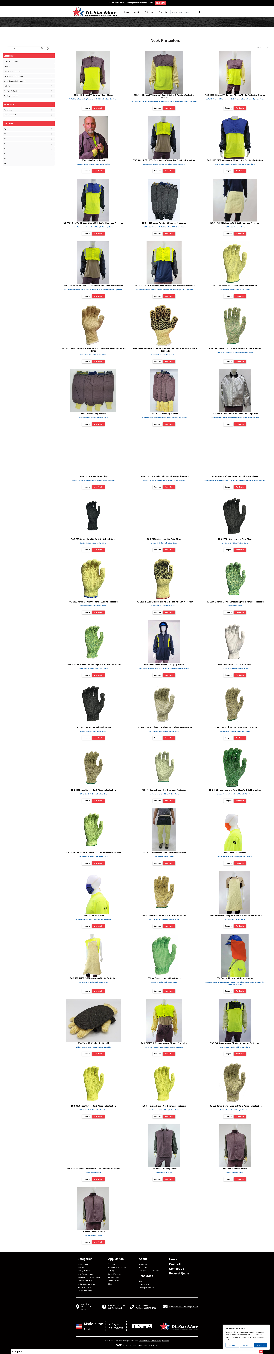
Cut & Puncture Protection (13, 76)
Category (149, 12)
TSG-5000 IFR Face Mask (235, 853)
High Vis (7, 86)
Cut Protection (235, 99)
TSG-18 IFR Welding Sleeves (93, 413)
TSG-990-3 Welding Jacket (235, 1169)
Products (163, 12)
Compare (86, 108)
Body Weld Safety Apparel (117, 1267)
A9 (5, 163)
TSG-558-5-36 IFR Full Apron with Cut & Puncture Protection (235, 915)
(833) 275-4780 (150, 1308)
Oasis (257, 417)
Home (126, 12)
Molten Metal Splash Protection (15, 81)
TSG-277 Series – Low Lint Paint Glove (235, 539)
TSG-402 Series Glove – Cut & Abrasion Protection (93, 790)
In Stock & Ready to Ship (101, 99)
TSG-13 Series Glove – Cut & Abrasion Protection (235, 286)
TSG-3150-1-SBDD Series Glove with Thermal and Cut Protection (164, 602)
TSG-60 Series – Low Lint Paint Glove (164, 978)
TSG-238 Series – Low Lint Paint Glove (164, 539)
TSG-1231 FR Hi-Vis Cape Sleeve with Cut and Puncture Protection (93, 286)
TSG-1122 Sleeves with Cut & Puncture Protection (164, 223)
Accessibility (156, 1340)
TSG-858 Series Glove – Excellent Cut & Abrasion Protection (235, 1106)
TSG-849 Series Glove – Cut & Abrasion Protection (164, 1106)
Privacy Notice (144, 1340)
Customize (232, 1345)
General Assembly (114, 1274)
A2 (5, 129)
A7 (5, 153)
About (136, 12)
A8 (5, 158)
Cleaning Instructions (146, 1288)
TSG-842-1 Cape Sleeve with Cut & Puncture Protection (234, 1043)
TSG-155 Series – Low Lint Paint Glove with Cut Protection (235, 348)
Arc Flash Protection (11, 91)
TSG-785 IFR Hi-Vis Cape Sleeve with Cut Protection (164, 1043)
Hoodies (186, 668)
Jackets (107, 164)
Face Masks (249, 856)
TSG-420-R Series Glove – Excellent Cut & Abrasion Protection (93, 853)
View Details (98, 108)
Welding (111, 1271)
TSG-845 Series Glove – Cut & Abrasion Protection (93, 1106)
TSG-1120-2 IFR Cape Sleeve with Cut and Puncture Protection (235, 160)
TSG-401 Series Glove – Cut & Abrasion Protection (234, 727)
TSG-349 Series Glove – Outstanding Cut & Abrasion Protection (93, 664)
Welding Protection (11, 96)
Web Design (126, 1345)
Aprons (243, 227)
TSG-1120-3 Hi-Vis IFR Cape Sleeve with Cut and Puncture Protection (93, 223)
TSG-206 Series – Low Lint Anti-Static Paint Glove (93, 539)
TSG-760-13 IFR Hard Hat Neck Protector (235, 978)
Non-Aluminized (10, 115)
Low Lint (7, 66)
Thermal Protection (11, 61)
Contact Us (176, 1268)
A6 (5, 144)
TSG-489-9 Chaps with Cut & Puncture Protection (164, 853)
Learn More (160, 3)
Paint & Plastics (113, 1281)
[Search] (199, 12)
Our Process (143, 1267)
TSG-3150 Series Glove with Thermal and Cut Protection (93, 602)
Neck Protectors (232, 984)
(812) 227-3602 (142, 1305)
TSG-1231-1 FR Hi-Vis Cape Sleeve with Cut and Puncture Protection (164, 286)
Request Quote (179, 1273)
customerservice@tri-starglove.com (183, 1306)
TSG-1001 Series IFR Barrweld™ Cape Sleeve (93, 95)
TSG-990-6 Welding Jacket (93, 1231)
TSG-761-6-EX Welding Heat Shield (93, 1043)
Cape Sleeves (114, 99)
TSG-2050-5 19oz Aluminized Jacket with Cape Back (234, 413)
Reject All (246, 1345)
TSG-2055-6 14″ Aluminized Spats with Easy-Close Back (164, 476)
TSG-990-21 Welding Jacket (164, 1169)
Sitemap (165, 1340)
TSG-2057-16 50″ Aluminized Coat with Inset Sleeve (235, 476)
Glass (110, 1284)
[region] (246, 1337)
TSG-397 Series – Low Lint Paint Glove (235, 664)
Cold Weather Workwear (86, 1284)
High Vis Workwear (84, 1287)
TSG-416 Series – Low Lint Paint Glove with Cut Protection (235, 790)
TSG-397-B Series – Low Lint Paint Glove (93, 727)
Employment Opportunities (149, 1271)
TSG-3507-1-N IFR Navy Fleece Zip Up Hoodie (164, 664)
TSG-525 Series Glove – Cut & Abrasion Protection (164, 915)
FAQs (140, 1281)
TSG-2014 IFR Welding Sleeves (164, 413)
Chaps (105, 480)
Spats (176, 480)
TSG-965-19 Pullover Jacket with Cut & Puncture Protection (93, 1169)
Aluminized (8, 110)
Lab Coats (255, 480)
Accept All (260, 1345)
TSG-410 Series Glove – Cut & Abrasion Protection (164, 790)
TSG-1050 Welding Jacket (93, 160)
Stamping (111, 1264)
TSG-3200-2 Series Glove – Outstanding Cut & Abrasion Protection (234, 602)
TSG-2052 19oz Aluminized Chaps (93, 476)
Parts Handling (113, 1277)
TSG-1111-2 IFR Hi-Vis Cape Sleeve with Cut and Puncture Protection (164, 160)
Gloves (247, 289)
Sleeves (183, 227)
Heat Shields (107, 1047)
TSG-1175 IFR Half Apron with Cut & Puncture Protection (235, 223)
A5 (5, 149)
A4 (5, 139)
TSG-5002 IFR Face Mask (93, 915)
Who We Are (143, 1264)
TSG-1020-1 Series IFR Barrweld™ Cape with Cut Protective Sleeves (235, 95)
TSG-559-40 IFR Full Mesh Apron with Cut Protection (93, 978)
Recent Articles (144, 1284)
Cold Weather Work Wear (13, 71)
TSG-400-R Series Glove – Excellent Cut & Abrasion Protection (164, 727)
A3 (5, 134)
